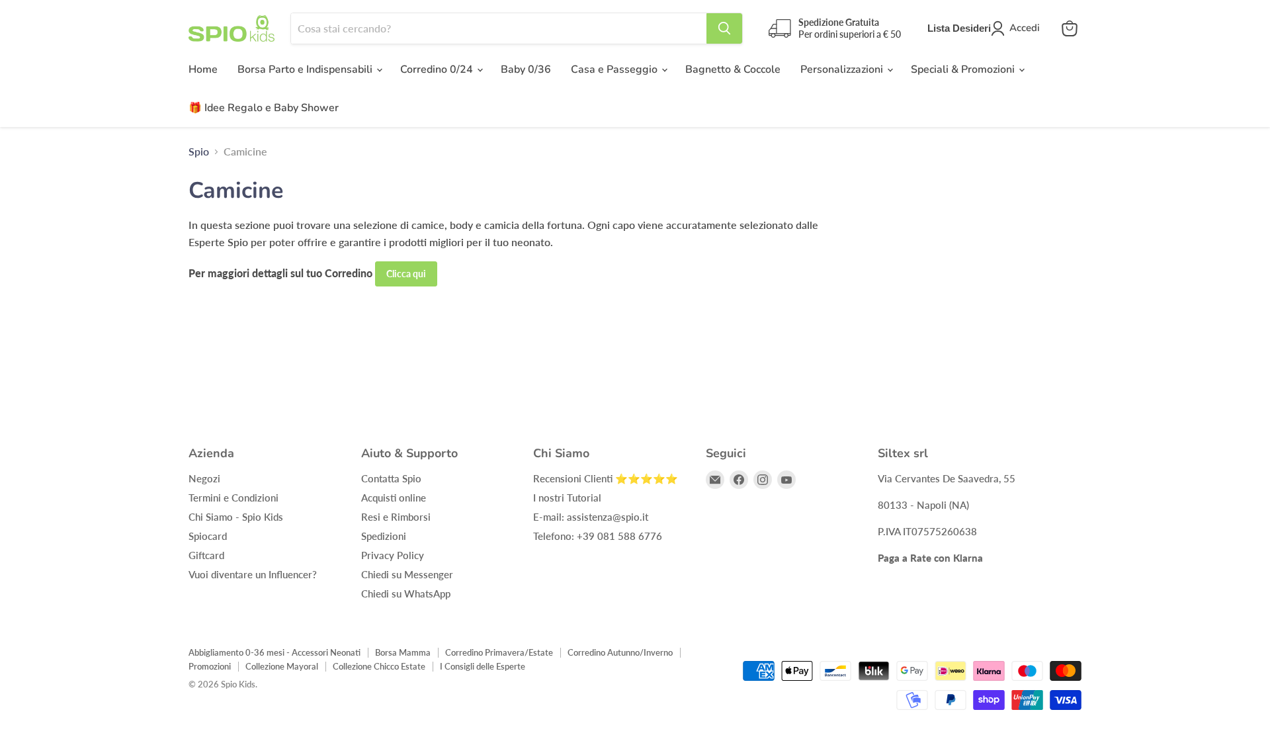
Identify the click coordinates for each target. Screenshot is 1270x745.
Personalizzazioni (843, 69)
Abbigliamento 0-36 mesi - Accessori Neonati (274, 652)
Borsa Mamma (403, 652)
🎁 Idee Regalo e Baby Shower (264, 108)
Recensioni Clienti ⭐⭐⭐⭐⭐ (605, 478)
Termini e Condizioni (233, 498)
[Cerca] (724, 28)
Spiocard (208, 536)
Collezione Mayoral (281, 666)
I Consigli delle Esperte (482, 666)
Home (203, 69)
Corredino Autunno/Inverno (620, 652)
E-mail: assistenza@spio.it (590, 517)
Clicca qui (406, 273)
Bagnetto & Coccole (733, 69)
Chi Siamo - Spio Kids (236, 517)
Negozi (204, 478)
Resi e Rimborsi (396, 517)
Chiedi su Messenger (407, 574)
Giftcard (206, 555)
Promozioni (210, 666)
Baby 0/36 (526, 69)
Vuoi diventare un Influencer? (253, 574)
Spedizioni (383, 536)
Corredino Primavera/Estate (499, 652)
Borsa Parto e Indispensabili (306, 69)
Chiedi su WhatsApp (405, 593)
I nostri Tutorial (567, 498)
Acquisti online (393, 498)
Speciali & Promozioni (964, 69)
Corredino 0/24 (438, 69)
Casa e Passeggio (615, 69)
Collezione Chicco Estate (379, 666)
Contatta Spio (391, 478)
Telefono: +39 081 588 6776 (597, 536)
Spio (199, 151)
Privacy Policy (392, 555)
